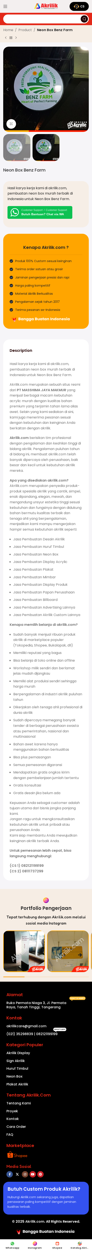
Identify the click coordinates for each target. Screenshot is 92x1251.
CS (82, 6)
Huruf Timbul (17, 1068)
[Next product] (16, 37)
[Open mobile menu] (5, 6)
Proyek (12, 1111)
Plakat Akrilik (17, 1084)
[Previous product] (5, 37)
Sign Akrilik (15, 1060)
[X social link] (17, 1174)
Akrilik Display (18, 1052)
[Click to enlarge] (11, 124)
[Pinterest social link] (40, 1174)
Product (25, 29)
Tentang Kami (18, 1103)
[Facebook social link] (9, 1174)
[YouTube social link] (33, 1174)
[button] (7, 89)
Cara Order (16, 1126)
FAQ (9, 1134)
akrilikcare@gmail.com (26, 1026)
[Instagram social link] (25, 1174)
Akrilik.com (34, 1221)
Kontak (12, 1118)
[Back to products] (10, 37)
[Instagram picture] (24, 951)
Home (8, 29)
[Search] (84, 19)
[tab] (21, 350)
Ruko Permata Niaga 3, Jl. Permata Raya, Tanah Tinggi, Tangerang (45, 1004)
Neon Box (14, 1076)
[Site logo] (46, 6)
